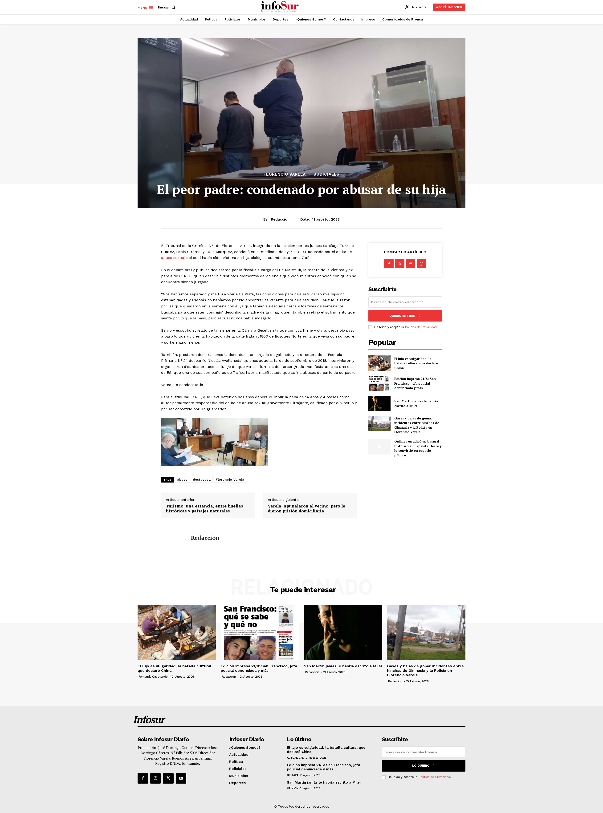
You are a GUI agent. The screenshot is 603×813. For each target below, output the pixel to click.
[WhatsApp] (421, 263)
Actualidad (295, 757)
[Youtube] (181, 778)
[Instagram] (155, 778)
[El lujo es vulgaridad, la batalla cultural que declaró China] (379, 363)
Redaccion (280, 219)
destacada (202, 479)
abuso (182, 479)
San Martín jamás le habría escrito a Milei (416, 403)
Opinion (292, 788)
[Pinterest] (410, 263)
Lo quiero (420, 765)
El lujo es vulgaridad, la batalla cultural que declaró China (416, 363)
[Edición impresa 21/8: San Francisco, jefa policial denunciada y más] (379, 383)
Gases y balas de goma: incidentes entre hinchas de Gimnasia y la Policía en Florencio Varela (416, 425)
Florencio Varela (285, 174)
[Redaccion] (172, 538)
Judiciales (326, 174)
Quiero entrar (402, 316)
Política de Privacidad (421, 327)
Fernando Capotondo (153, 676)
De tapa (292, 775)
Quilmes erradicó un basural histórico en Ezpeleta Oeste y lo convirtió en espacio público (417, 448)
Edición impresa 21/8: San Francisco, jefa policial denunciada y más (415, 383)
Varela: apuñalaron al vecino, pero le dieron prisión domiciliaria (306, 508)
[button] (167, 7)
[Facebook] (389, 263)
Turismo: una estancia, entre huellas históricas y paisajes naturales (204, 508)
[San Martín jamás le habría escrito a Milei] (379, 403)
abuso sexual (173, 257)
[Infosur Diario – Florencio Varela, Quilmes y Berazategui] (280, 6)
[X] (399, 263)
